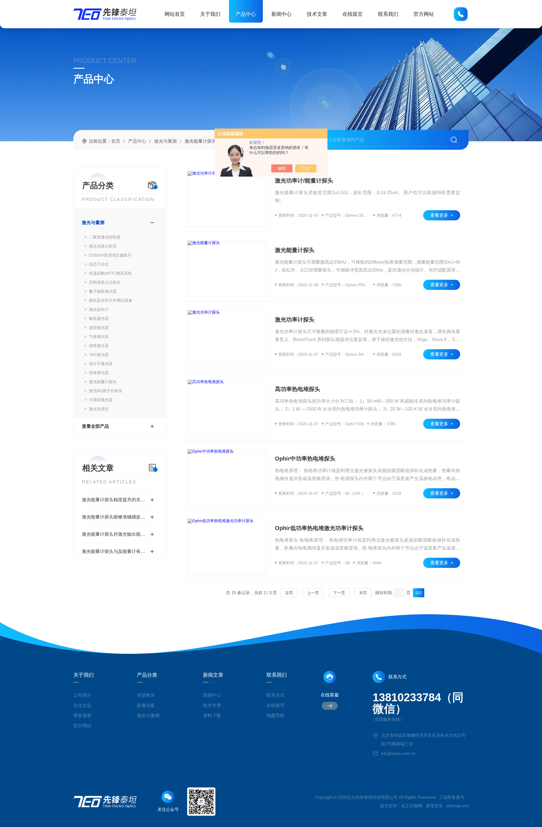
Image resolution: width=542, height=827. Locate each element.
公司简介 (82, 695)
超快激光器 (99, 327)
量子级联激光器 (103, 291)
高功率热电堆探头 (297, 389)
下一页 (339, 593)
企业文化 (82, 705)
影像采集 (146, 705)
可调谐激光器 (101, 400)
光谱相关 (146, 695)
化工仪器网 (411, 805)
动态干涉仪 (99, 264)
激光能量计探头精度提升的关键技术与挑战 (120, 499)
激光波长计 (99, 309)
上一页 (313, 593)
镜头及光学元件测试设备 (110, 300)
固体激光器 (99, 372)
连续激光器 (99, 345)
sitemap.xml (457, 805)
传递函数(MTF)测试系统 (110, 273)
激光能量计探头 (103, 381)
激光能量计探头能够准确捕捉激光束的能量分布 (120, 517)
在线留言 (352, 14)
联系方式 (275, 695)
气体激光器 (99, 336)
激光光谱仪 (99, 409)
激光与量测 (165, 141)
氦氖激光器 (99, 318)
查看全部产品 (95, 426)
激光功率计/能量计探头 (304, 180)
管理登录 (434, 805)
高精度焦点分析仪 (105, 282)
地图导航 (275, 715)
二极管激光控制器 (105, 237)
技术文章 (317, 14)
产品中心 (246, 14)
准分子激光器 (101, 363)
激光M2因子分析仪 (105, 390)
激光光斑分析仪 (103, 246)
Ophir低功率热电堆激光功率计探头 (319, 528)
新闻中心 (281, 14)
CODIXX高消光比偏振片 (110, 255)
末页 (363, 593)
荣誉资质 (82, 715)
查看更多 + (441, 215)
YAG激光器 (99, 354)
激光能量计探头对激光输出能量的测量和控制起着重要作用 (120, 534)
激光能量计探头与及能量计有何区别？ (120, 551)
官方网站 (424, 14)
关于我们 (210, 14)
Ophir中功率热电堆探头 (305, 458)
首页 (115, 141)
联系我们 (388, 14)
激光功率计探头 (294, 319)
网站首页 (175, 14)
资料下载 (212, 715)
